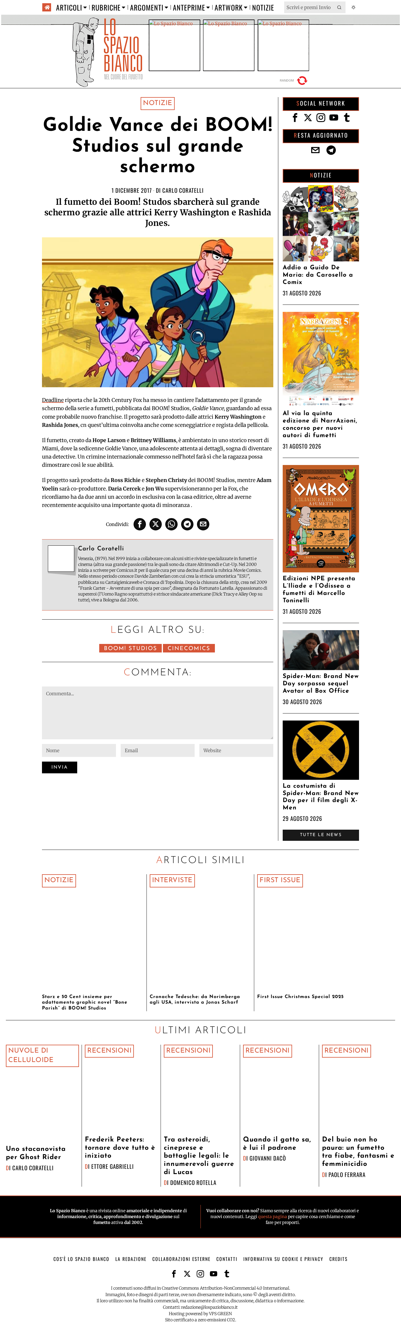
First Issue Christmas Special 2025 (300, 997)
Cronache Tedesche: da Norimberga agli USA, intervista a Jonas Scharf (195, 1000)
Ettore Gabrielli (112, 1166)
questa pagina (272, 1216)
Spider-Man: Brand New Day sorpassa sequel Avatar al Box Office (321, 683)
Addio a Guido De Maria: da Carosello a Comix (318, 275)
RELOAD (294, 80)
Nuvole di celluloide (30, 1056)
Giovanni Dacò (268, 1158)
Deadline (53, 400)
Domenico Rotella (193, 1182)
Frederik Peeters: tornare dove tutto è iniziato (120, 1148)
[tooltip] (140, 524)
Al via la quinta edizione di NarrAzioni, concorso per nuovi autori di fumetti (320, 424)
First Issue (280, 880)
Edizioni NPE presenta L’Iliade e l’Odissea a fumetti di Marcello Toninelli (319, 590)
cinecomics (189, 649)
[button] (340, 7)
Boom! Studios (130, 649)
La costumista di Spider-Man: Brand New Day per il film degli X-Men (321, 797)
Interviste (172, 880)
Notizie (157, 103)
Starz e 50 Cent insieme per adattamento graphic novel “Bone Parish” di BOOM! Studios (84, 1002)
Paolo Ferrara (346, 1174)
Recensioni (109, 1051)
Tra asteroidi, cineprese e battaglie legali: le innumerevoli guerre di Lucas (199, 1156)
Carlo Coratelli (183, 190)
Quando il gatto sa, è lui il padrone (277, 1144)
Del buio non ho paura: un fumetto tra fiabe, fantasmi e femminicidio (358, 1152)
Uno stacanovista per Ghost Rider (36, 1153)
